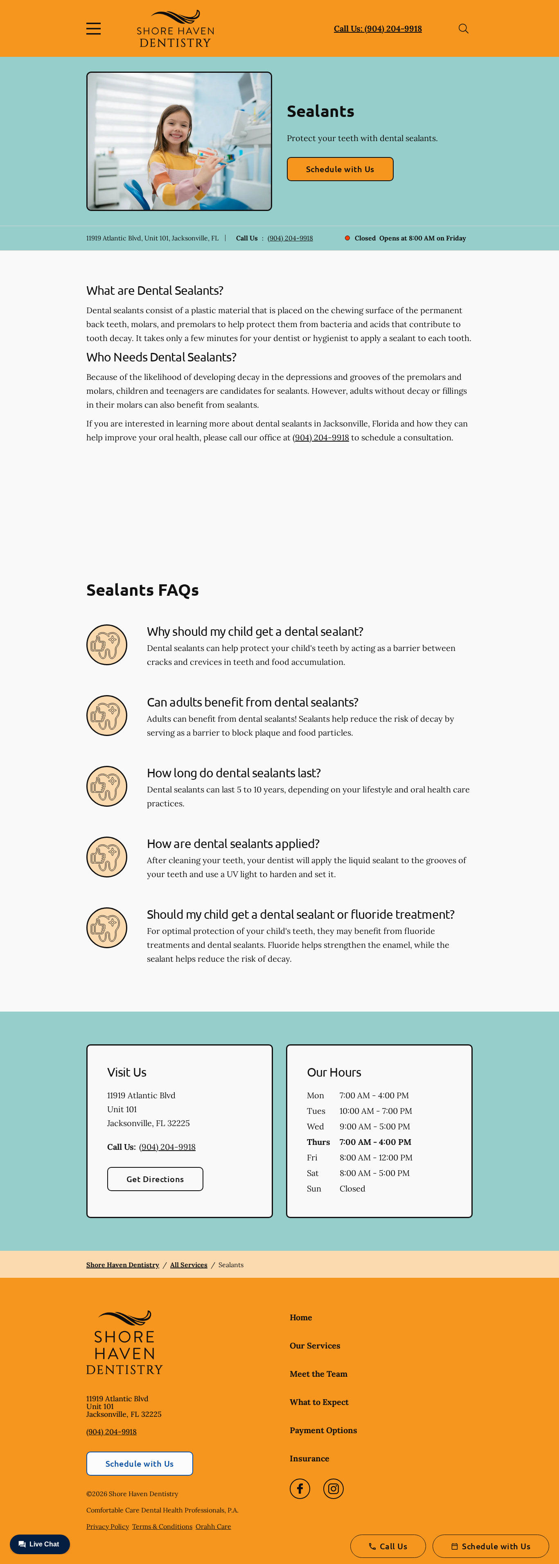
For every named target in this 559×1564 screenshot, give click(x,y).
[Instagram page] (333, 1489)
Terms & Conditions (162, 1526)
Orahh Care (213, 1526)
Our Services (315, 1345)
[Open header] (95, 29)
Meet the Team (318, 1374)
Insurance (309, 1458)
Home (301, 1317)
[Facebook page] (300, 1489)
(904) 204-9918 (290, 238)
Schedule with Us (340, 169)
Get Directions (155, 1179)
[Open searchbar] (464, 29)
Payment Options (323, 1430)
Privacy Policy (107, 1526)
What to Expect (319, 1402)
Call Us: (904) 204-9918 (378, 28)
